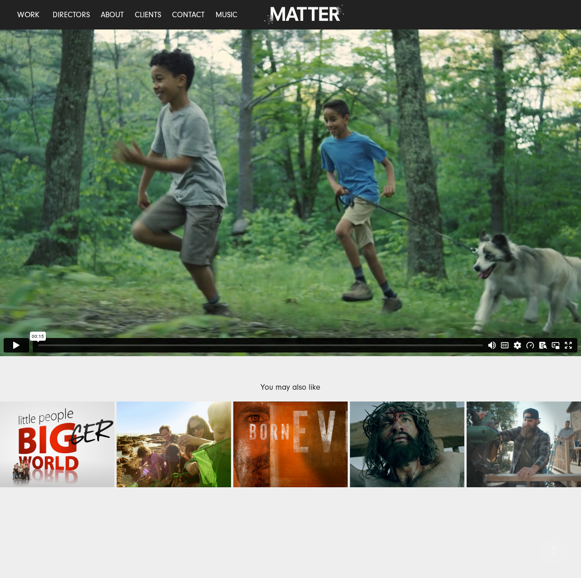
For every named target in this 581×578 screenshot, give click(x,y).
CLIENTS (148, 14)
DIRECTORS (71, 14)
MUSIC (226, 14)
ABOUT (112, 14)
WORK (28, 15)
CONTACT (188, 14)
